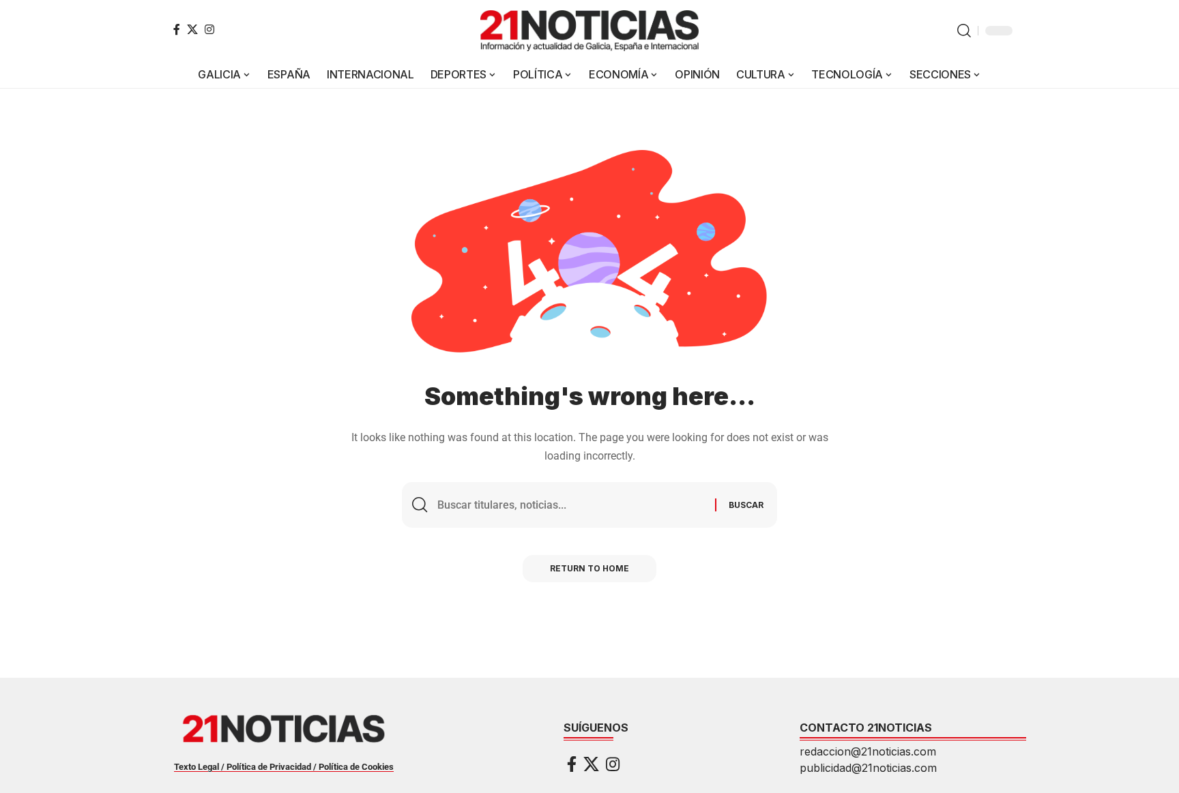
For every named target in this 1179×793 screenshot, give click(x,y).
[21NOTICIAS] (589, 30)
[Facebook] (177, 29)
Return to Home (589, 568)
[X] (192, 29)
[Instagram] (209, 29)
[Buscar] (571, 505)
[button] (964, 30)
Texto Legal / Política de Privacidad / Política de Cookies (284, 767)
